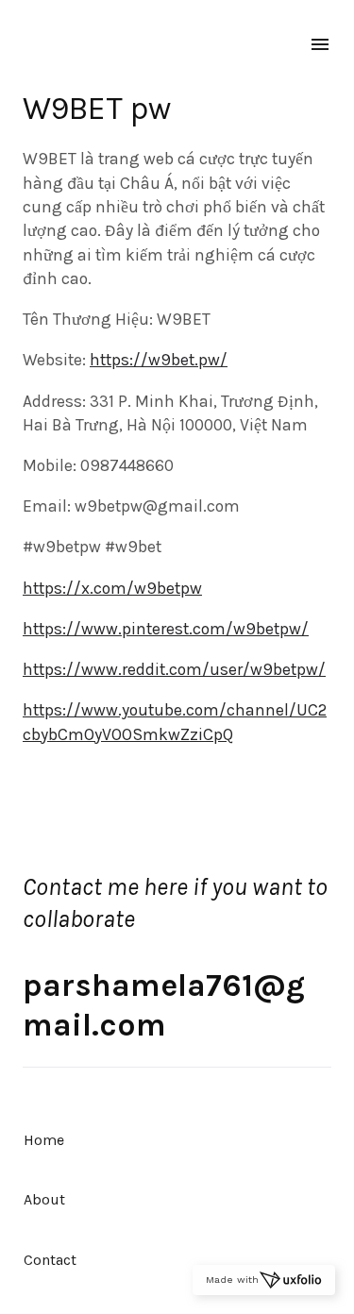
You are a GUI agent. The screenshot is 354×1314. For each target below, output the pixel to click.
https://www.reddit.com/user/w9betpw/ (174, 669)
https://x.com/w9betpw (112, 588)
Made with (232, 1279)
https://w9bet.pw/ (159, 359)
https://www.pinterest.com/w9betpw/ (166, 628)
